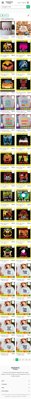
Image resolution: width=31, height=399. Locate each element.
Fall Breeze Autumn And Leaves (6, 111)
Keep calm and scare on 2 (21, 74)
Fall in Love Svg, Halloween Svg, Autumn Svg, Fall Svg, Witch (6, 37)
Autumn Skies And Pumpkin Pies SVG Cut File (21, 111)
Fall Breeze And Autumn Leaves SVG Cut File (6, 130)
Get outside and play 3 (6, 148)
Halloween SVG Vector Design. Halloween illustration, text (6, 279)
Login (19, 2)
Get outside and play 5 (6, 167)
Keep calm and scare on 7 (6, 242)
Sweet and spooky (21, 92)
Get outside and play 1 (6, 55)
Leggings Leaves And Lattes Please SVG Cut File (21, 130)
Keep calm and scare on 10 (21, 260)
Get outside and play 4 (21, 148)
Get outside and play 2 (21, 55)
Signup (24, 2)
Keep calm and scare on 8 (21, 242)
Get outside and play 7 (6, 186)
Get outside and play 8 (21, 186)
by (4, 38)
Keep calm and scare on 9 (6, 260)
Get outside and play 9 (6, 204)
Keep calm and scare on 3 (6, 92)
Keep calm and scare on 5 (6, 223)
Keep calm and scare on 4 (21, 204)
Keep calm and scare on (6, 74)
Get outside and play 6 (21, 167)
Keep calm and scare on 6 (21, 223)
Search (7, 19)
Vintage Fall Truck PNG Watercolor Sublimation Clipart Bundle (21, 37)
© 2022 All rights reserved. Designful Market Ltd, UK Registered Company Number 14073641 (15, 395)
